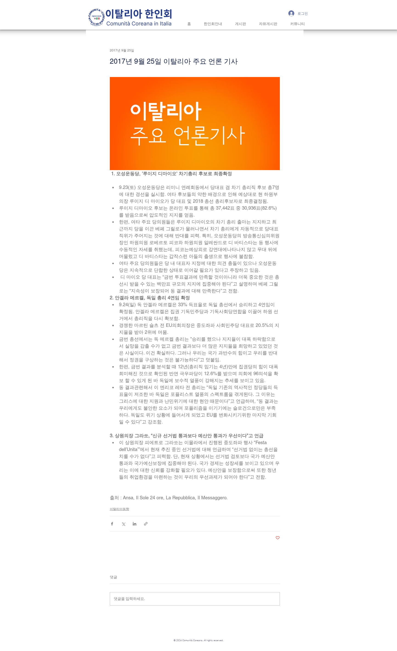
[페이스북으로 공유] (112, 524)
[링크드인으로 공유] (134, 524)
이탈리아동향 (119, 509)
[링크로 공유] (146, 524)
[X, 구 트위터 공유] (123, 524)
